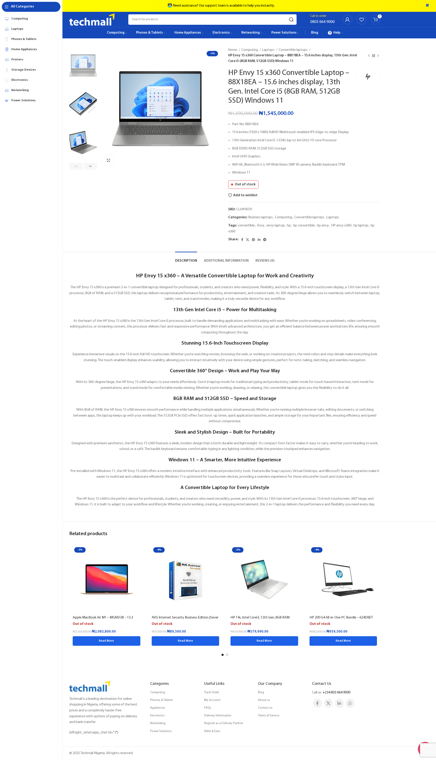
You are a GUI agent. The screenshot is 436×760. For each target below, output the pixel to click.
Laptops (268, 50)
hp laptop (361, 225)
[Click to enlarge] (108, 160)
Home (233, 50)
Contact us (265, 708)
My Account (212, 700)
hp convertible (304, 225)
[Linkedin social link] (259, 240)
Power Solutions (161, 731)
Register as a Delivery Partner (223, 723)
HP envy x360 (341, 225)
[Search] (291, 19)
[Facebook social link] (242, 240)
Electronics (157, 715)
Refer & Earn (212, 731)
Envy (260, 225)
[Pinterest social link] (253, 240)
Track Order (211, 692)
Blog (261, 692)
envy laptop (276, 225)
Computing (250, 50)
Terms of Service (268, 715)
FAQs (207, 708)
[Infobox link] (322, 19)
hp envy (323, 225)
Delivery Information (217, 715)
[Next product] (378, 55)
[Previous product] (369, 55)
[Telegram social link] (265, 240)
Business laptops (260, 217)
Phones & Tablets (161, 700)
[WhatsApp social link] (350, 703)
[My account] (347, 19)
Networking (158, 723)
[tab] (186, 259)
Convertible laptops (293, 50)
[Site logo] (92, 19)
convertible (246, 225)
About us (264, 700)
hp (289, 225)
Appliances (157, 708)
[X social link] (247, 240)
